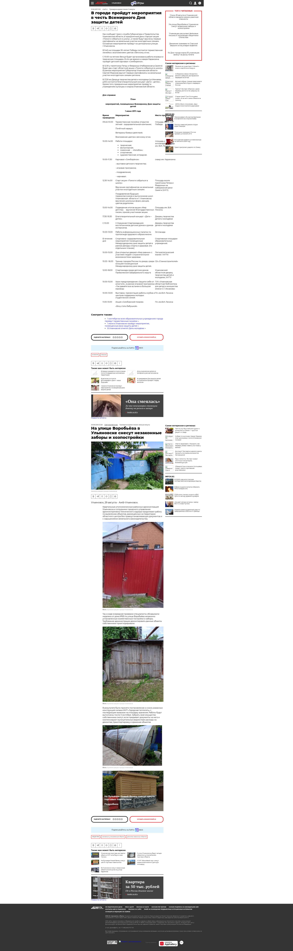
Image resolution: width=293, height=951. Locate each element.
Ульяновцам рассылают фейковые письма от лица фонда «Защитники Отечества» (183, 35)
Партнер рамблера (150, 942)
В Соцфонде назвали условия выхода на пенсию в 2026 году (187, 140)
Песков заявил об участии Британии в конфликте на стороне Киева (187, 118)
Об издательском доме (113, 907)
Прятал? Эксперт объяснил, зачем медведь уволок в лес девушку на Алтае (187, 90)
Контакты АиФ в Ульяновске (115, 909)
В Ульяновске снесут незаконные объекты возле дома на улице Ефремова (113, 869)
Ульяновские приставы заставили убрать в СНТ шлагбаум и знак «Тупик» (113, 855)
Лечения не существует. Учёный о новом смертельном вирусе (187, 67)
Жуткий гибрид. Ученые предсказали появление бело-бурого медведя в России (188, 83)
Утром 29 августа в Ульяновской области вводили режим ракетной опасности (183, 17)
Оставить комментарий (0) (146, 337)
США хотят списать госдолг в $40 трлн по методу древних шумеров (186, 495)
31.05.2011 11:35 (96, 9)
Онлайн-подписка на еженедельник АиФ (184, 907)
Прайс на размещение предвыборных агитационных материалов (168, 909)
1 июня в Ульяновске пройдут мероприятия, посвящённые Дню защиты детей (127, 324)
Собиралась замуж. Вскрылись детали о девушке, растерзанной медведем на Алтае (187, 75)
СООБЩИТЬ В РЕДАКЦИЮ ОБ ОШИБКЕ (117, 911)
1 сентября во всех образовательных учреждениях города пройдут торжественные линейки (134, 320)
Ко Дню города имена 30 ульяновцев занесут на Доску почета (183, 54)
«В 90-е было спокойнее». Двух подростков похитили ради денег (187, 105)
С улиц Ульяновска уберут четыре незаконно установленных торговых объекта (149, 855)
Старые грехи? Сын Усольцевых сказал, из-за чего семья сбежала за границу (188, 98)
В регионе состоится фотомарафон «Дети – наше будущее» (111, 380)
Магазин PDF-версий (159, 907)
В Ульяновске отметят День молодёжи (125, 328)
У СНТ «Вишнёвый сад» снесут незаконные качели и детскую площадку (148, 862)
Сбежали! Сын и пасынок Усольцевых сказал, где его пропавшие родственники (188, 468)
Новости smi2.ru (98, 418)
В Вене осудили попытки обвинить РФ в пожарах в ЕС (187, 487)
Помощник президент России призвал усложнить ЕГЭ (185, 133)
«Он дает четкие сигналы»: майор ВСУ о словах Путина (186, 503)
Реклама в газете (142, 907)
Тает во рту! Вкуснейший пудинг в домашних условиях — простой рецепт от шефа (187, 430)
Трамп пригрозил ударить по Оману (187, 147)
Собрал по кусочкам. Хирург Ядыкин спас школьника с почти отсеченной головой (188, 438)
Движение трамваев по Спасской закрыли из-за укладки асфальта (183, 45)
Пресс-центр (129, 907)
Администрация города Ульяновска (104, 491)
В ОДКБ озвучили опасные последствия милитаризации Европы (187, 480)
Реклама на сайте (134, 909)
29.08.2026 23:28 (97, 425)
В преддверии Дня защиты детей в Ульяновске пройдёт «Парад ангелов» (149, 380)
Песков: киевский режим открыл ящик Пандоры (186, 125)
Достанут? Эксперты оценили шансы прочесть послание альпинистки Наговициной (188, 453)
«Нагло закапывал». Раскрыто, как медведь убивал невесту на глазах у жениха (188, 445)
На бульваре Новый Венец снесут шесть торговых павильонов (129, 798)
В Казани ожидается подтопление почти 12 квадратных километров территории (113, 373)
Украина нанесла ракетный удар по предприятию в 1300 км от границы (187, 510)
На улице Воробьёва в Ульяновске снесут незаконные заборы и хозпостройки (183, 26)
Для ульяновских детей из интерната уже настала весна (147, 372)
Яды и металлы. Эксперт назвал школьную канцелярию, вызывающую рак (186, 460)
